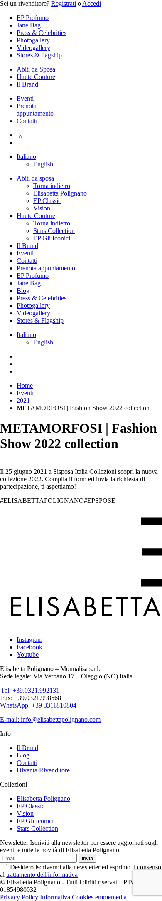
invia (87, 858)
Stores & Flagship (40, 320)
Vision (41, 208)
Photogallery (33, 40)
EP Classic (47, 200)
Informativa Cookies (66, 897)
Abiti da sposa (35, 178)
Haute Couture (36, 76)
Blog (23, 290)
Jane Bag (29, 25)
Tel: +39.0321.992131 (30, 690)
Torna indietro (51, 185)
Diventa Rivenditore (43, 770)
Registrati (63, 3)
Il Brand (27, 84)
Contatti (27, 120)
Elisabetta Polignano (60, 193)
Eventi (25, 98)
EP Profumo (33, 17)
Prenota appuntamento (35, 109)
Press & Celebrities (41, 32)
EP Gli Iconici (51, 238)
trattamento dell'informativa (42, 874)
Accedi (91, 3)
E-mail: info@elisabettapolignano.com (50, 719)
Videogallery (33, 47)
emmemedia (111, 897)
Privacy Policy (19, 897)
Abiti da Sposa (36, 69)
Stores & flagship (39, 55)
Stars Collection (54, 230)
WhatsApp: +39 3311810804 (38, 705)
